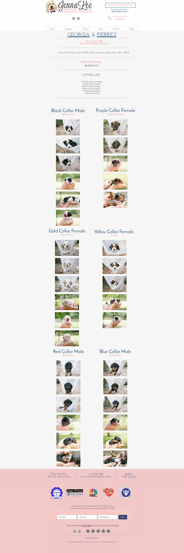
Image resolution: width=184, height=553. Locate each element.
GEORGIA (79, 35)
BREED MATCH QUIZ (119, 11)
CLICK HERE (86, 525)
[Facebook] (73, 18)
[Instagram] (78, 18)
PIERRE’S (106, 35)
